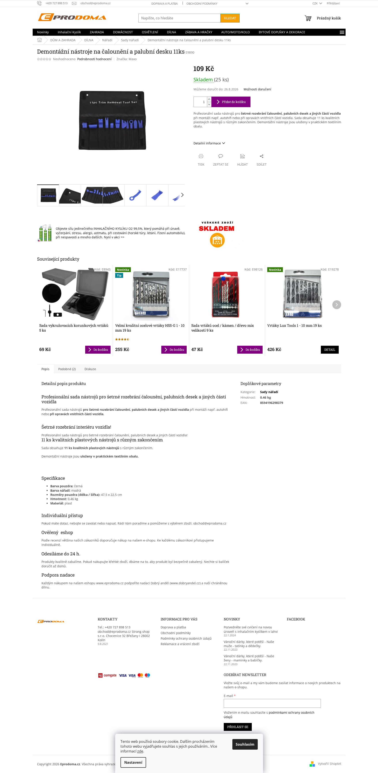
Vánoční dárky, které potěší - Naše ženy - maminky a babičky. (249, 658)
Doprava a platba (164, 4)
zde (140, 751)
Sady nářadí (269, 392)
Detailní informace (207, 143)
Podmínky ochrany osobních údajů (186, 638)
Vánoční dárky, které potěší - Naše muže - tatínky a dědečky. (249, 644)
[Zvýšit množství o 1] (209, 99)
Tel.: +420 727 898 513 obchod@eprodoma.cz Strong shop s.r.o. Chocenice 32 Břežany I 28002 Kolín (124, 633)
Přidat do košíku (234, 102)
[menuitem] (43, 32)
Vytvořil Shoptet (329, 764)
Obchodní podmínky (201, 4)
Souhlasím (245, 744)
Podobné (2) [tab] (67, 369)
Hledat (230, 18)
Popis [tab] (45, 369)
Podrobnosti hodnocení (94, 59)
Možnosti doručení (257, 89)
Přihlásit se (237, 727)
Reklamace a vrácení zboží (180, 644)
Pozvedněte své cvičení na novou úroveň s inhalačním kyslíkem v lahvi (251, 629)
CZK (315, 3)
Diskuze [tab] (90, 369)
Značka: (127, 59)
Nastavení (133, 762)
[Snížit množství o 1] (209, 104)
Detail (329, 349)
